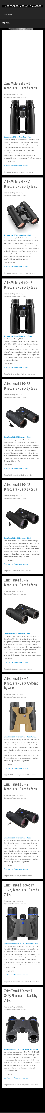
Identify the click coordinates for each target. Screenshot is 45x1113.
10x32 (10, 475)
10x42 (10, 374)
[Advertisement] (22, 55)
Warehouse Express (19, 97)
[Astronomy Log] (22, 7)
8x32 (10, 273)
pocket (27, 981)
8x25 (10, 1085)
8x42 (10, 172)
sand (26, 775)
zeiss (33, 172)
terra (26, 475)
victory (28, 172)
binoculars (15, 172)
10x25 (10, 981)
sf (25, 172)
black (22, 172)
